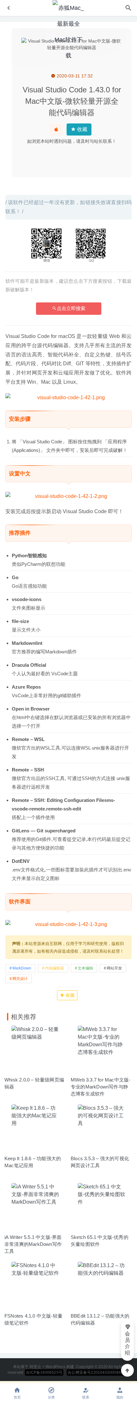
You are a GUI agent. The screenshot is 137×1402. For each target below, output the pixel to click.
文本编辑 (85, 968)
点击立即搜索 (71, 308)
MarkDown (21, 968)
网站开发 (114, 968)
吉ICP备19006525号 (44, 1372)
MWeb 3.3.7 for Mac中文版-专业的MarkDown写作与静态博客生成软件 (100, 1086)
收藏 (81, 129)
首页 (17, 1397)
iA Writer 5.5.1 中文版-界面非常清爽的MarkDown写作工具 (33, 1244)
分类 (51, 1397)
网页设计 (20, 978)
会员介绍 (127, 1343)
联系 (85, 1397)
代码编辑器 (54, 968)
